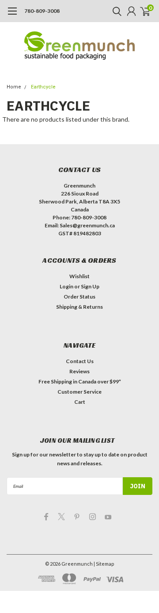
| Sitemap (104, 564)
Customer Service (79, 391)
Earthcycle (43, 87)
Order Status (79, 296)
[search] (115, 11)
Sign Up (90, 286)
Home (14, 87)
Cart (79, 401)
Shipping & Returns (79, 306)
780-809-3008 (42, 11)
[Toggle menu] (12, 15)
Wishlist (79, 276)
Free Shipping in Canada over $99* (79, 381)
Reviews (79, 371)
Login (66, 286)
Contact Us (80, 361)
